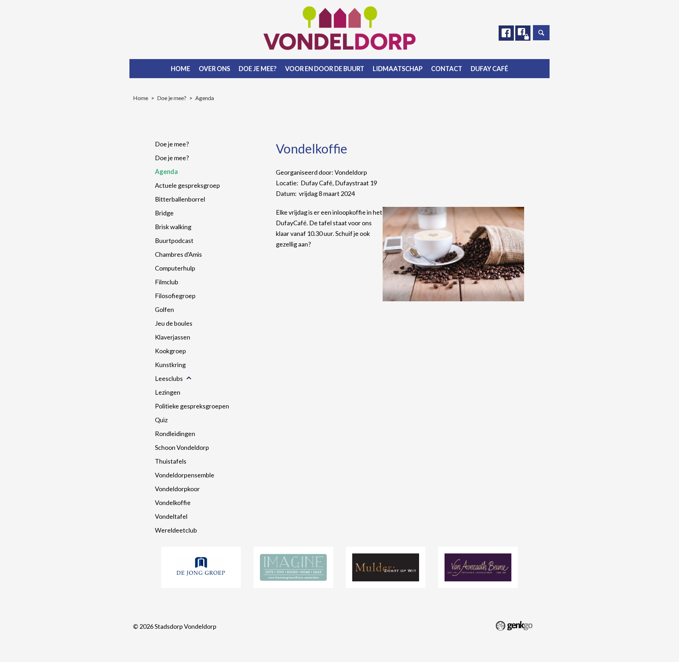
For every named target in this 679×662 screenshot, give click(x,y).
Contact (446, 68)
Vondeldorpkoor (177, 489)
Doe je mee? (258, 68)
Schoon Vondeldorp (182, 447)
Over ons (214, 68)
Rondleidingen (175, 433)
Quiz (161, 420)
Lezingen (167, 392)
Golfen (164, 309)
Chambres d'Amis (178, 254)
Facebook (506, 33)
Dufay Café (489, 68)
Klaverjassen (172, 337)
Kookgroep (170, 351)
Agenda (204, 97)
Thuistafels (170, 461)
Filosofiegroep (175, 296)
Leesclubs (169, 378)
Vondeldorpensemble (184, 475)
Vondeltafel (171, 516)
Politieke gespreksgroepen (192, 406)
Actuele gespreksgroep (187, 185)
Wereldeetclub (176, 530)
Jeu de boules (173, 323)
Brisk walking (173, 227)
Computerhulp (175, 268)
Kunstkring (170, 364)
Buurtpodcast (174, 240)
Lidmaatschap (398, 68)
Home (180, 68)
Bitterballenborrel (180, 199)
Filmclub (166, 282)
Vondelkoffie (173, 502)
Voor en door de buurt (324, 68)
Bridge (164, 213)
